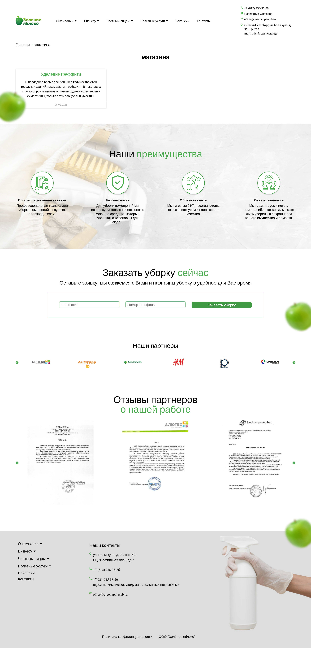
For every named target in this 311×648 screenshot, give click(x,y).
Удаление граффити (61, 74)
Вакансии (182, 21)
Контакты (203, 21)
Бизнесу (90, 21)
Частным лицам (118, 21)
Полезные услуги (152, 21)
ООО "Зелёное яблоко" (177, 636)
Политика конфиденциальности (127, 636)
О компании (64, 21)
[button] (17, 362)
